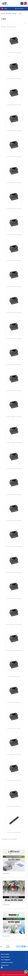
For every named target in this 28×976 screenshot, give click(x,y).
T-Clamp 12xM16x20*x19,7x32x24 (13, 312)
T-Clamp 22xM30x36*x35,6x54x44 (14, 650)
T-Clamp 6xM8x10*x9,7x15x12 (14, 702)
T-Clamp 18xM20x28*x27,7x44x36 (14, 520)
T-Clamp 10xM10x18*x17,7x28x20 (13, 130)
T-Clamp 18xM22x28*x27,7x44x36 (14, 572)
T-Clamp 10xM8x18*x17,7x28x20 (14, 806)
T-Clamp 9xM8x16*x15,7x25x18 (14, 780)
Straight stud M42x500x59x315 (14, 832)
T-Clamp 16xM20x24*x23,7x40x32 (14, 494)
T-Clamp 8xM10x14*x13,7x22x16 (14, 78)
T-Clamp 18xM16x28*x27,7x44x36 (13, 390)
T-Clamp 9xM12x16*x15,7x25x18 (14, 182)
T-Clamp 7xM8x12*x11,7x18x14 (13, 728)
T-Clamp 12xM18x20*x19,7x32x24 (13, 416)
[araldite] (8, 946)
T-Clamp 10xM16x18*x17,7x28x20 (13, 286)
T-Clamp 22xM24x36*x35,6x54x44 (14, 624)
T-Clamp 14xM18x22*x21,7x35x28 (13, 442)
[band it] (20, 946)
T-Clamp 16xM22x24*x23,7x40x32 (14, 546)
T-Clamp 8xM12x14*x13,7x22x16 (14, 156)
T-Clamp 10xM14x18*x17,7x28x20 (13, 260)
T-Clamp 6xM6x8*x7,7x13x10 (13, 676)
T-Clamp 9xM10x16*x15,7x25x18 (14, 104)
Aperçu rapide (14, 39)
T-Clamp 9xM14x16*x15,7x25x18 (14, 234)
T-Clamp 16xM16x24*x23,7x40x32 (14, 364)
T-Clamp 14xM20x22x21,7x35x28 (13, 468)
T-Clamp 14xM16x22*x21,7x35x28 (13, 338)
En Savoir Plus (6, 873)
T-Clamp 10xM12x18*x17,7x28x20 (13, 208)
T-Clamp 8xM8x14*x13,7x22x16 (14, 754)
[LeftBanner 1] (14, 844)
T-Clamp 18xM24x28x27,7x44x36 (13, 598)
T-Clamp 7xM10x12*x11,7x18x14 (14, 52)
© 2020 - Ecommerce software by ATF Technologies (14, 974)
